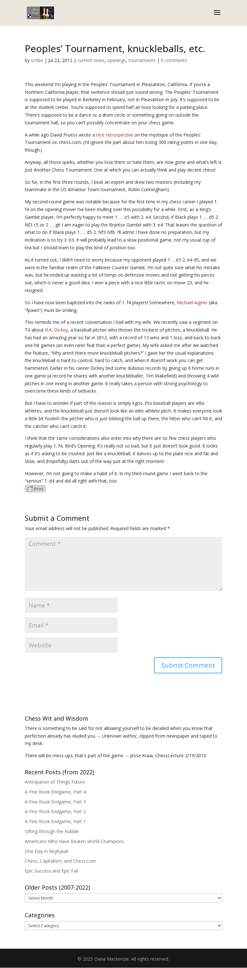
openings (116, 60)
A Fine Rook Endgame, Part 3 (55, 802)
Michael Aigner (192, 302)
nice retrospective (114, 135)
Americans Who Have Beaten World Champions (74, 841)
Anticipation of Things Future (55, 782)
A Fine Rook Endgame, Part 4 (55, 792)
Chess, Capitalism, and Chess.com (60, 861)
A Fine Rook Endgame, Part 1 (55, 821)
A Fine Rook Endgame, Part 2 (55, 811)
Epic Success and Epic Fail (51, 871)
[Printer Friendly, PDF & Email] (35, 488)
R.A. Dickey (56, 330)
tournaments (142, 60)
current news (91, 60)
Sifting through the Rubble (52, 831)
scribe (37, 60)
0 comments (174, 60)
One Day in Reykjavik (47, 851)
